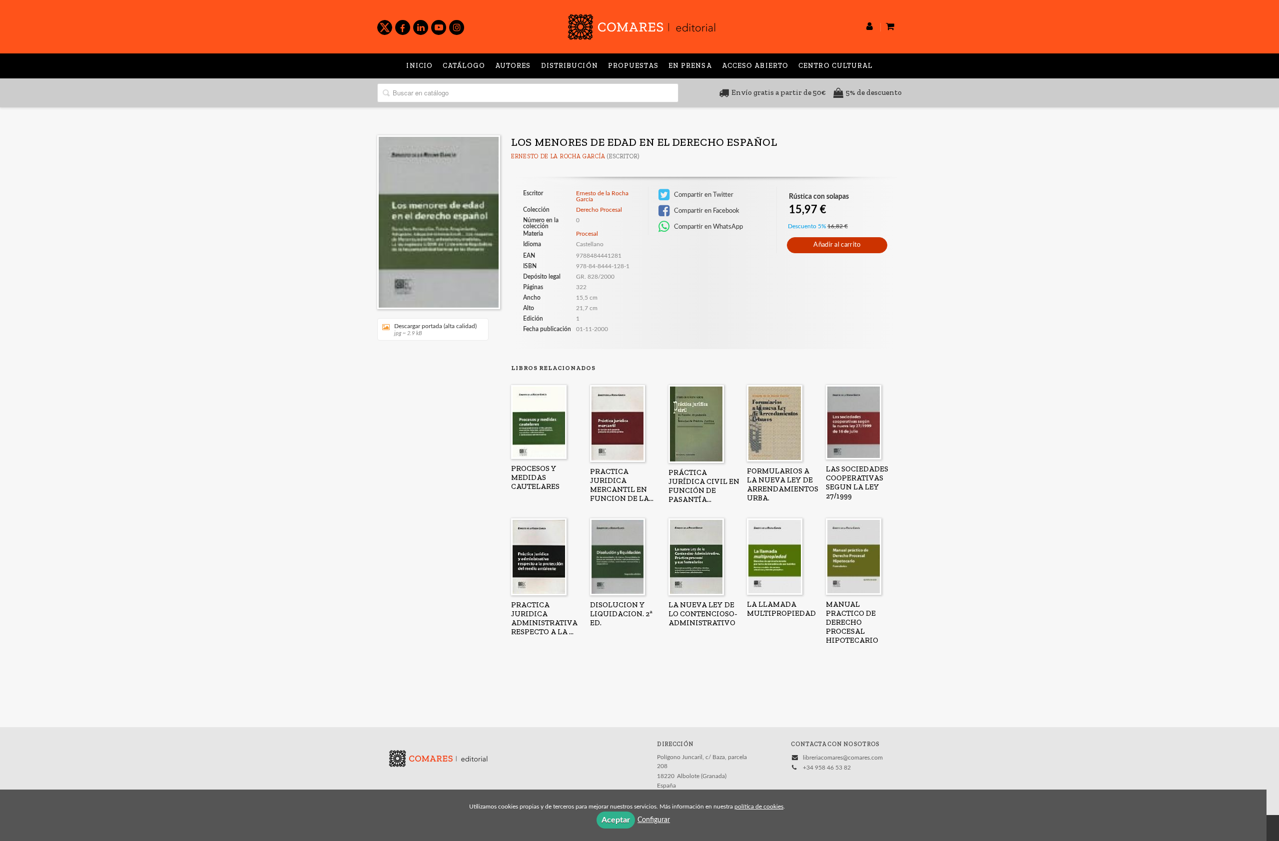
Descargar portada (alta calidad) (435, 329)
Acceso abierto (755, 65)
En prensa (690, 65)
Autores (513, 65)
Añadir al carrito (836, 245)
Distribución (569, 65)
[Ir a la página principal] (641, 25)
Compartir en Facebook (705, 211)
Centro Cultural (835, 65)
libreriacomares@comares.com (843, 758)
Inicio (419, 65)
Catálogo (464, 65)
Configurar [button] (654, 820)
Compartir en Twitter (702, 195)
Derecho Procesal (599, 210)
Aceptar (616, 820)
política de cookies (758, 807)
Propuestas (633, 65)
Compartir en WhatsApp (707, 227)
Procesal (587, 234)
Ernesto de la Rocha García (558, 156)
